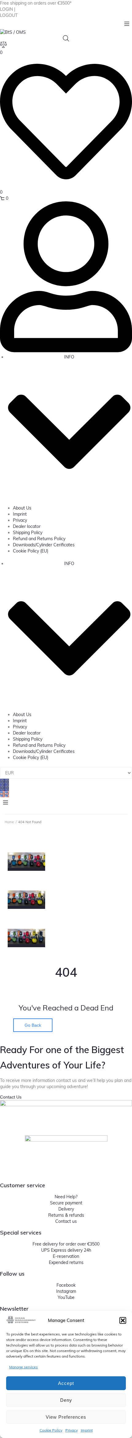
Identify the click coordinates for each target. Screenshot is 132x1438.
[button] (123, 1320)
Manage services (23, 1367)
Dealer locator (27, 526)
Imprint (87, 1430)
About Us (22, 508)
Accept (66, 1383)
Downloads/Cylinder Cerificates (44, 545)
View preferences (66, 1417)
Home (9, 822)
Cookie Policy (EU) (30, 551)
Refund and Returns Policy (39, 538)
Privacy (71, 1430)
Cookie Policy (51, 1430)
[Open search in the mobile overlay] (66, 38)
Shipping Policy (27, 532)
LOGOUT (8, 15)
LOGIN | (7, 9)
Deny (66, 1400)
